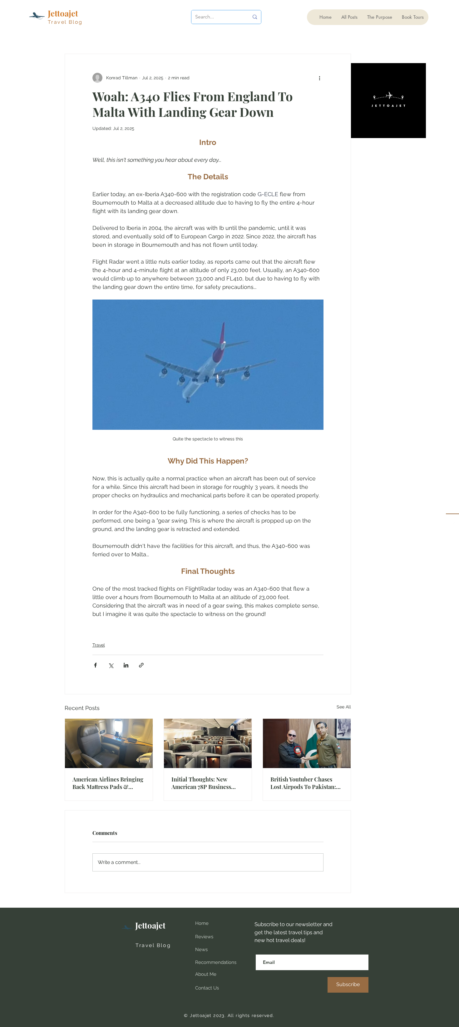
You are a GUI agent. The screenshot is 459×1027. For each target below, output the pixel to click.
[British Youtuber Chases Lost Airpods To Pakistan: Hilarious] (307, 743)
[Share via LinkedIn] (126, 665)
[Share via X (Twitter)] (111, 665)
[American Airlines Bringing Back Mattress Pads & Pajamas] (109, 743)
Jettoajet (150, 925)
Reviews (204, 937)
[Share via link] (141, 665)
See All (344, 706)
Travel (98, 644)
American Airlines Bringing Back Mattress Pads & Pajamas (107, 783)
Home (202, 923)
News (201, 949)
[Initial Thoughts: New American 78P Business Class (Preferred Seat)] (208, 743)
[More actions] (319, 78)
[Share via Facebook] (95, 665)
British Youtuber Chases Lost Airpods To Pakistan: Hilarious (303, 783)
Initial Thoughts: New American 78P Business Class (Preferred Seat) (201, 783)
